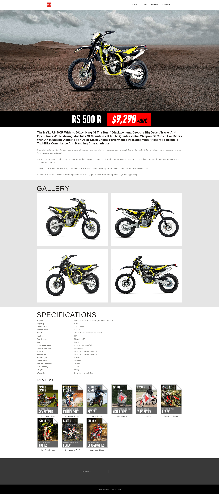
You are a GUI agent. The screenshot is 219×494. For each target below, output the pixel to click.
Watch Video (122, 416)
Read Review (97, 416)
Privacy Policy (86, 471)
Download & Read (48, 416)
